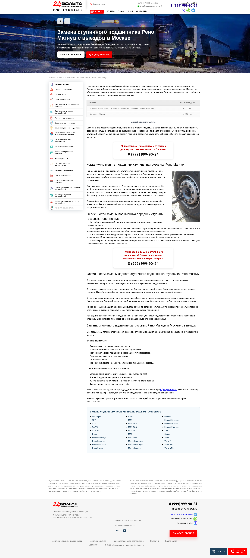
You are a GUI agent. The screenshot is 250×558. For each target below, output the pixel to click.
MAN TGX (132, 430)
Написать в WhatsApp (181, 518)
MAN (130, 420)
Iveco (94, 434)
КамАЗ (131, 416)
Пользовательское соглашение (128, 541)
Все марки (96, 416)
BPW (94, 420)
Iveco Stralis (97, 448)
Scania (167, 434)
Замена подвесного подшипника (63, 141)
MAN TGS (132, 427)
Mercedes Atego (135, 444)
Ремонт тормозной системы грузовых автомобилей (66, 134)
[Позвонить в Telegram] (193, 10)
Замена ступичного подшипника (67, 128)
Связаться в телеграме (181, 514)
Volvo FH (168, 441)
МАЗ (130, 434)
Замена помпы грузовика (65, 123)
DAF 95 (95, 427)
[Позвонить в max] (183, 10)
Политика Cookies (97, 541)
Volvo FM (168, 444)
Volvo (166, 437)
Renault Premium (171, 427)
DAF (94, 424)
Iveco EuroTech (99, 444)
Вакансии (93, 545)
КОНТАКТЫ (141, 11)
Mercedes (132, 437)
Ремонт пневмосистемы (64, 208)
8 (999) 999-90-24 (100, 54)
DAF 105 (95, 430)
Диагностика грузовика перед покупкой (67, 105)
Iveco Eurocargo (99, 437)
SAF (166, 430)
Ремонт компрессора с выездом (64, 153)
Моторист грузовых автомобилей (63, 195)
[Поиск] (91, 4)
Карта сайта (171, 541)
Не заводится (60, 94)
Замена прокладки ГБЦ (64, 170)
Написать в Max (185, 523)
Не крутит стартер (62, 99)
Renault (167, 416)
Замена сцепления (62, 84)
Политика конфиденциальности (66, 541)
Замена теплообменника (64, 147)
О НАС (121, 11)
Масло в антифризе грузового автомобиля (67, 202)
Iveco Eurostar (98, 441)
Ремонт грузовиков (63, 175)
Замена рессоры (61, 158)
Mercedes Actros (135, 441)
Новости (154, 541)
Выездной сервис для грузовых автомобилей (67, 188)
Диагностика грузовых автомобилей (64, 112)
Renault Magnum (171, 420)
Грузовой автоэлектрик (64, 118)
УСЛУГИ (98, 11)
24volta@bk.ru (189, 508)
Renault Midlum (171, 424)
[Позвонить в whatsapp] (188, 10)
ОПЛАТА (111, 11)
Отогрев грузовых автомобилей (62, 164)
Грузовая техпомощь (63, 89)
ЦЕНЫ (130, 11)
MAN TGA (132, 424)
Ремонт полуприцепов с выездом (64, 181)
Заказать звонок (183, 533)
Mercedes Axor (134, 448)
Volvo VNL (169, 448)
